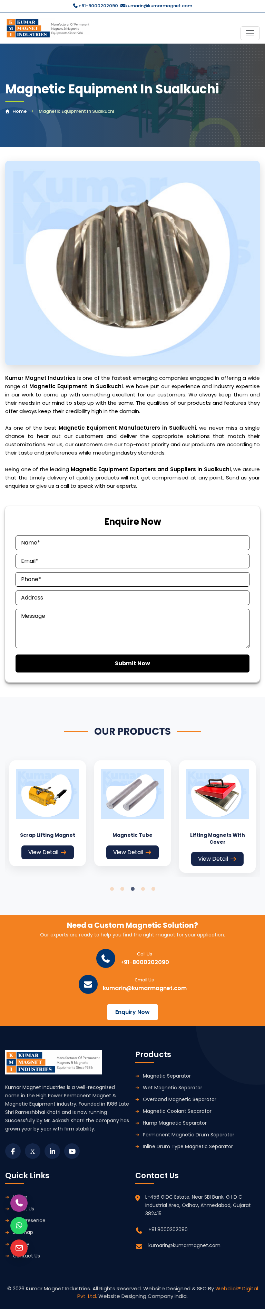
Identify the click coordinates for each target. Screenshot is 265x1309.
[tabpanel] (47, 813)
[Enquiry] (19, 1248)
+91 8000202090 (168, 1229)
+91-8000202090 (98, 5)
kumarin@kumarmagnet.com (158, 5)
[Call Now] (19, 1203)
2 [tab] (122, 889)
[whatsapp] (19, 1225)
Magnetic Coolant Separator (177, 1111)
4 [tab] (142, 889)
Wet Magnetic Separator (172, 1087)
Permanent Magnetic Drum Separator (188, 1134)
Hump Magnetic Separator (175, 1122)
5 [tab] (153, 889)
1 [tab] (111, 889)
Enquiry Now (132, 1012)
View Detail (43, 852)
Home (19, 111)
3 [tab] (132, 889)
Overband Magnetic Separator (179, 1099)
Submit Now (132, 663)
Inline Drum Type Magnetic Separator (188, 1146)
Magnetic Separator (167, 1075)
